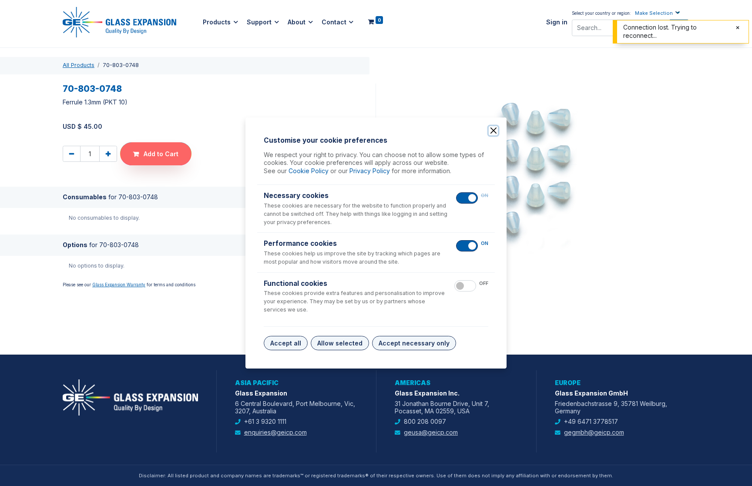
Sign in (556, 22)
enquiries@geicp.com (275, 432)
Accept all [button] (285, 343)
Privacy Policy (369, 170)
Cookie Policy (309, 170)
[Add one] (108, 154)
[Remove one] (72, 154)
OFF (483, 283)
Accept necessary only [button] (414, 343)
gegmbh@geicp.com (594, 432)
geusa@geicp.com (431, 432)
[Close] (493, 130)
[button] (658, 12)
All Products (78, 65)
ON (484, 195)
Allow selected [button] (340, 343)
